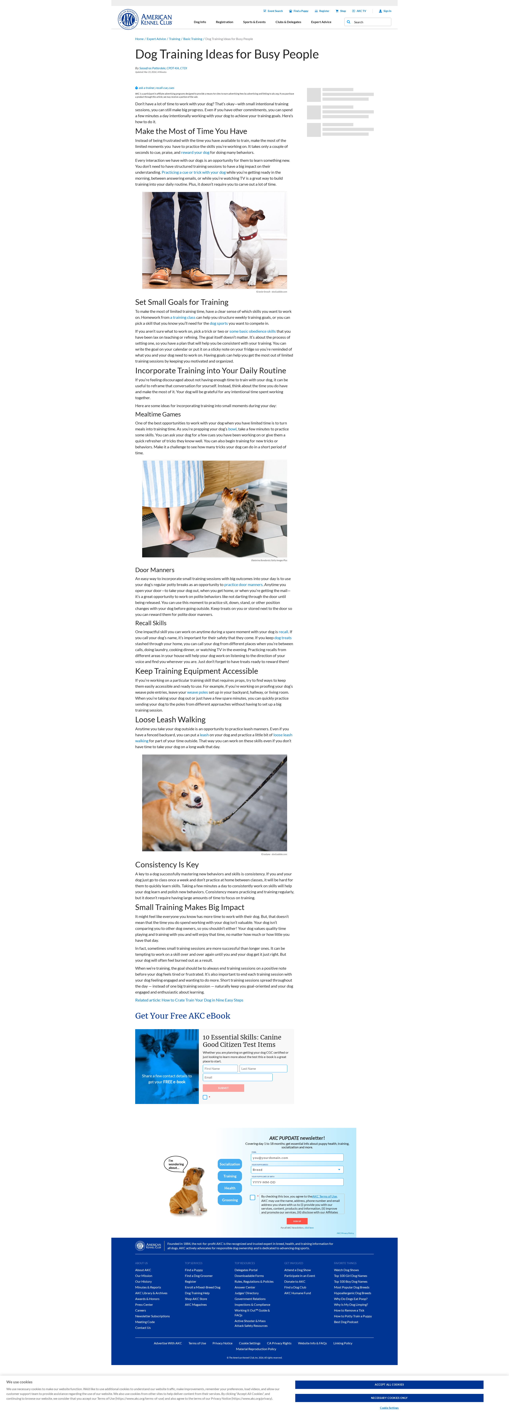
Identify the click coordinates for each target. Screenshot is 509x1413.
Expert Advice (156, 39)
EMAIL (254, 1152)
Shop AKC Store (196, 1299)
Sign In (387, 11)
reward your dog (195, 152)
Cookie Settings (389, 1407)
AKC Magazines (196, 1304)
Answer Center (245, 1287)
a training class (182, 317)
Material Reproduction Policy (256, 1349)
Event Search (275, 11)
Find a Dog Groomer (199, 1275)
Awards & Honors (147, 1299)
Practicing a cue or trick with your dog (194, 172)
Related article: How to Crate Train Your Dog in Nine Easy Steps (189, 1000)
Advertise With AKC (168, 1343)
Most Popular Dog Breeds (351, 1287)
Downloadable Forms (249, 1275)
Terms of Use (197, 1343)
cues (171, 88)
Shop (343, 11)
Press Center (144, 1304)
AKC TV (361, 11)
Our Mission (143, 1275)
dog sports (219, 323)
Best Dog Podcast (346, 1322)
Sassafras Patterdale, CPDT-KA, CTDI (163, 68)
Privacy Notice (222, 1343)
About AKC (143, 1270)
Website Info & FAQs (312, 1343)
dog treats (283, 637)
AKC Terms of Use (324, 1196)
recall (283, 631)
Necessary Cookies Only (389, 1397)
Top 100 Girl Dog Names (350, 1275)
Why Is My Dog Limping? (351, 1304)
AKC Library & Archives (151, 1293)
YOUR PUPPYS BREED (260, 1165)
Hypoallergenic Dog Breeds (352, 1293)
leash (204, 734)
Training (174, 39)
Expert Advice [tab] (321, 22)
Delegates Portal (246, 1270)
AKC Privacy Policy (345, 1233)
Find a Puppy (301, 11)
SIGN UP (297, 1221)
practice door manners (243, 584)
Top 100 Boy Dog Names (350, 1281)
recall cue (161, 88)
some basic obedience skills (252, 331)
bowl (232, 428)
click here (309, 1227)
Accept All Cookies (389, 1384)
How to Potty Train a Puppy (353, 1316)
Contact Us (143, 1327)
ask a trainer (146, 88)
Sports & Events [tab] (254, 22)
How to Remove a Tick (349, 1310)
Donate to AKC (294, 1281)
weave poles (197, 692)
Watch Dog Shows (346, 1270)
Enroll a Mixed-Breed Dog (202, 1287)
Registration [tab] (224, 22)
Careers (140, 1310)
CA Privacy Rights (279, 1343)
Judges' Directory (247, 1293)
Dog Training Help (197, 1293)
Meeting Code (145, 1322)
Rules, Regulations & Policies (254, 1281)
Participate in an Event (299, 1275)
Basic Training (192, 39)
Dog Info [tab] (200, 22)
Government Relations (250, 1299)
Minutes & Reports (148, 1287)
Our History (143, 1281)
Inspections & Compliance (252, 1304)
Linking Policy (342, 1343)
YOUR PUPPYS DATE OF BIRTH (263, 1176)
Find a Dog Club (295, 1287)
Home (139, 39)
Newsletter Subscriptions (152, 1316)
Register (324, 11)
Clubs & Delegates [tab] (288, 22)
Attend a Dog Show (297, 1270)
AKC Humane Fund (297, 1293)
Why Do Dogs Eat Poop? (350, 1299)
